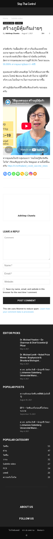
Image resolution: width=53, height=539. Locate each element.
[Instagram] (31, 174)
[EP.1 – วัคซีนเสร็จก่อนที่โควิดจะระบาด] (8, 410)
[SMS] (26, 174)
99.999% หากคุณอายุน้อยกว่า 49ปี (19, 64)
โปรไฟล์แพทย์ (14, 530)
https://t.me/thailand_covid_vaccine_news (28, 166)
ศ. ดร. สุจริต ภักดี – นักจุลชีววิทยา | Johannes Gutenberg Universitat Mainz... (35, 372)
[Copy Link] (22, 174)
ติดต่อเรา (40, 530)
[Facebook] (5, 174)
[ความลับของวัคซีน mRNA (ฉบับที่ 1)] (8, 395)
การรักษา (19, 23)
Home (5, 18)
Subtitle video (17, 18)
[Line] (18, 174)
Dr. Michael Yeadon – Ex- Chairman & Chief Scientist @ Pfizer (34, 343)
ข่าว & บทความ (28, 530)
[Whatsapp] (13, 174)
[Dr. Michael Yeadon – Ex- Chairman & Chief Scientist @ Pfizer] (10, 343)
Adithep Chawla (12, 33)
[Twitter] (9, 174)
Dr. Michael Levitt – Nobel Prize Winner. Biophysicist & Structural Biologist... (35, 357)
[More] (35, 174)
